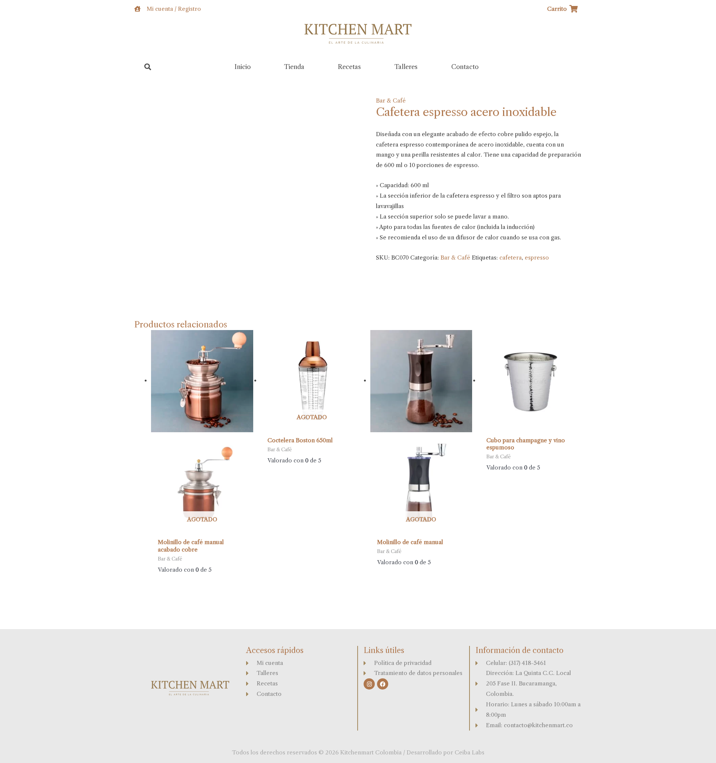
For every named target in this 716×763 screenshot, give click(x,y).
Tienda (294, 66)
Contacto (464, 66)
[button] (148, 67)
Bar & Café (391, 100)
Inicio (243, 66)
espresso (537, 257)
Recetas (349, 66)
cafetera (510, 257)
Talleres (406, 66)
